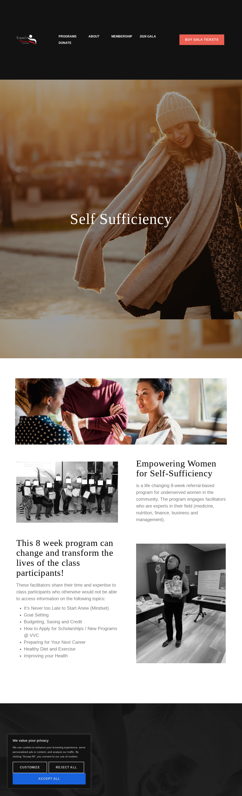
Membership (121, 36)
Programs (68, 36)
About (93, 36)
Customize (30, 767)
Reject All (66, 767)
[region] (49, 761)
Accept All (49, 778)
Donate (65, 42)
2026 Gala (148, 36)
